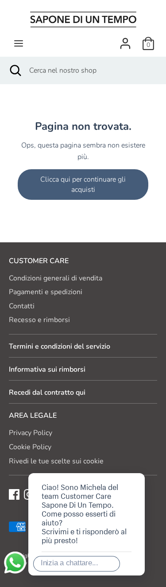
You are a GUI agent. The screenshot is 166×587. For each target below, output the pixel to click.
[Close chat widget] (110, 463)
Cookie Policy (30, 447)
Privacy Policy (30, 433)
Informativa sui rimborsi (47, 369)
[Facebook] (14, 494)
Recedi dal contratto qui (47, 392)
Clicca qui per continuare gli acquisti (83, 184)
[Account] (125, 40)
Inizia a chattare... (69, 563)
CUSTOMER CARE (39, 261)
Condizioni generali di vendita (55, 278)
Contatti (22, 306)
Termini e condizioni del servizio (59, 346)
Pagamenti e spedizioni (45, 292)
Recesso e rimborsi (39, 320)
